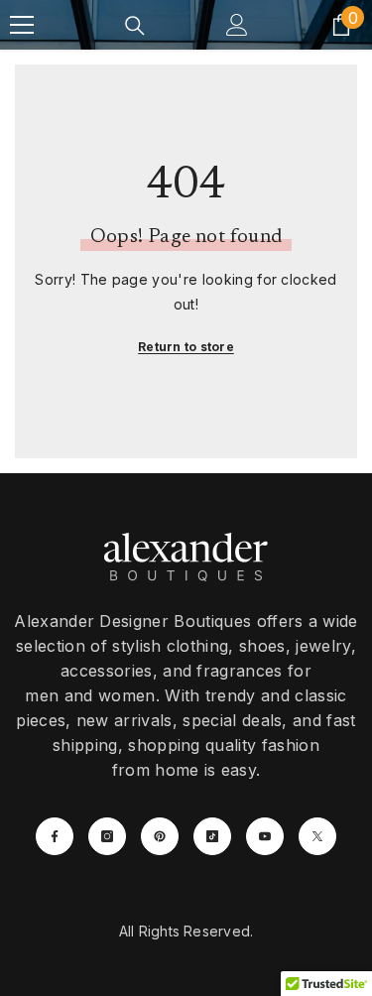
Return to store (186, 346)
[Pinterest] (160, 836)
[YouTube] (265, 836)
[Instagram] (107, 836)
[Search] (135, 26)
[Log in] (237, 25)
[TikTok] (212, 836)
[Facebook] (54, 836)
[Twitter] (317, 836)
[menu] (22, 25)
